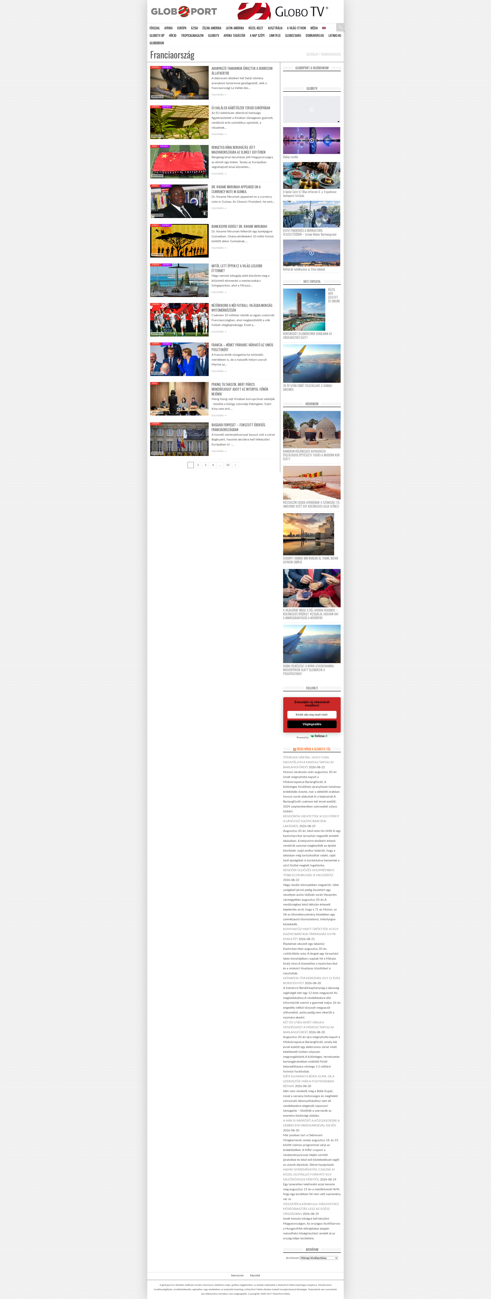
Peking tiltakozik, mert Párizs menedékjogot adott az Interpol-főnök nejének (240, 389)
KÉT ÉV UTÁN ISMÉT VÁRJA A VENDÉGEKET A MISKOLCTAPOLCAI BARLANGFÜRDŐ (308, 1027)
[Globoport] (184, 11)
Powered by (303, 737)
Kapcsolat (255, 1275)
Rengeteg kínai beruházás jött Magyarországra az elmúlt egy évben (238, 150)
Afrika (155, 186)
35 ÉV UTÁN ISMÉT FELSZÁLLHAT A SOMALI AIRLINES (307, 387)
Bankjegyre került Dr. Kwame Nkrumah (239, 226)
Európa (155, 67)
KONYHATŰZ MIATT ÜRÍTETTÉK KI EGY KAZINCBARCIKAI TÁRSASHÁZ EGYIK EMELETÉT (310, 934)
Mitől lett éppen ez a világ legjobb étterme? (237, 268)
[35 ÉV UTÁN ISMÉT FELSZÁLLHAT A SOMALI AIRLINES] (313, 363)
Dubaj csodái (290, 157)
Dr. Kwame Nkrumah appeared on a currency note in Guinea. (236, 189)
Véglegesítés (312, 724)
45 (228, 465)
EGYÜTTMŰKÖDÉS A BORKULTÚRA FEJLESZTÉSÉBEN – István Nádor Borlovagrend (309, 232)
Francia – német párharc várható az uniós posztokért (242, 347)
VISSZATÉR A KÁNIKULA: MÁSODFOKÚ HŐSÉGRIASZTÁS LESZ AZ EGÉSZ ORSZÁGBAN (311, 1209)
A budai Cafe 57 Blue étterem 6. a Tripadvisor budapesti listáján (310, 193)
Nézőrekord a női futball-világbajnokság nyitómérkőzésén (242, 308)
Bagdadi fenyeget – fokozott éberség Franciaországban (238, 427)
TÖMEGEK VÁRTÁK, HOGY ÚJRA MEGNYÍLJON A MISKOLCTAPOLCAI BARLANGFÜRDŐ (308, 762)
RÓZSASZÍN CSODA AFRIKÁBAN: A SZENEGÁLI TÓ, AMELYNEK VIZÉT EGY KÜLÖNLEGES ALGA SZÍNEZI (311, 504)
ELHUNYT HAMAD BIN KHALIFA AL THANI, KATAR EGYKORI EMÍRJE (310, 560)
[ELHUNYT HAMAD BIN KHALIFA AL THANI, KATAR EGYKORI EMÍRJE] (310, 534)
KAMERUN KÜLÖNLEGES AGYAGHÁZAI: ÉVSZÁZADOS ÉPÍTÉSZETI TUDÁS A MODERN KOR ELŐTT (311, 455)
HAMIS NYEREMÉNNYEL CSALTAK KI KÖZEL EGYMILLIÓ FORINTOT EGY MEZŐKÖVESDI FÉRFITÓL (309, 1174)
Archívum (292, 1257)
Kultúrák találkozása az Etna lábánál (304, 269)
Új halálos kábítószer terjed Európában (241, 107)
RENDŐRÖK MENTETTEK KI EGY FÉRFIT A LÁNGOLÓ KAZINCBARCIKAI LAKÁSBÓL (311, 821)
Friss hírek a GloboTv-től (314, 749)
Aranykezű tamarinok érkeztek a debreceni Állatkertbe (242, 71)
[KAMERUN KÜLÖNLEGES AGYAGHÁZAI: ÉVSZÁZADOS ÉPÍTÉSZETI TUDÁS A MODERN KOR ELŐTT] (313, 429)
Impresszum (237, 1275)
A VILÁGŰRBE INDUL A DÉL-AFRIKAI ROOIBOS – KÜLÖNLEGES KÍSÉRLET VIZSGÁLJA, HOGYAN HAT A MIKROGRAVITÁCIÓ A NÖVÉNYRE (311, 614)
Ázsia (154, 146)
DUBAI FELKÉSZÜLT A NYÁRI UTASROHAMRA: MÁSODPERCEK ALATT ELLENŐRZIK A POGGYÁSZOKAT (308, 670)
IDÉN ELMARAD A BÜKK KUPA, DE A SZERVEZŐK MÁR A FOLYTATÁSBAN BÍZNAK (308, 1081)
